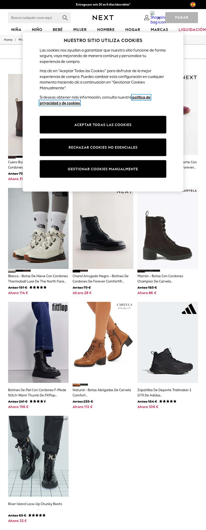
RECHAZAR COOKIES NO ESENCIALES (103, 147)
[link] (146, 17)
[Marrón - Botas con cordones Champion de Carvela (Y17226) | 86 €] (167, 228)
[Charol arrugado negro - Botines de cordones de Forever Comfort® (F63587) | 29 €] (103, 228)
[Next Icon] (103, 17)
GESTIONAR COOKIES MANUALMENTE (103, 169)
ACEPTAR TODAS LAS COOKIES (103, 125)
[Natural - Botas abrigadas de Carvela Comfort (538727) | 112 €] (103, 342)
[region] (103, 112)
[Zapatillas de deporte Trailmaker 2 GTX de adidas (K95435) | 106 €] (167, 342)
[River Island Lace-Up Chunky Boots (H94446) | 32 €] (38, 456)
